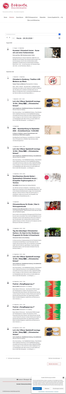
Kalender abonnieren (53, 364)
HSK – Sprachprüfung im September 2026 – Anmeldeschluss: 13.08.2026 (26, 129)
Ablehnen (47, 388)
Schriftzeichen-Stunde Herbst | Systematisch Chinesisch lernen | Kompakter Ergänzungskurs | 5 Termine (25, 179)
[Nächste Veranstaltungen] (9, 37)
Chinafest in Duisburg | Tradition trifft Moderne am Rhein (26, 80)
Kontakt (19, 384)
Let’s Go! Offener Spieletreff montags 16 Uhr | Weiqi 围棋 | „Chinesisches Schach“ (26, 103)
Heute (13, 38)
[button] (63, 377)
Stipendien (43, 17)
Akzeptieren (37, 388)
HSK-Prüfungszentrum (31, 17)
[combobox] (32, 34)
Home (5, 17)
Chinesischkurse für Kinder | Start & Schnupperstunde (26, 205)
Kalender (11, 17)
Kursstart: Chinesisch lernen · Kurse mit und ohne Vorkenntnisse (26, 51)
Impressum (56, 391)
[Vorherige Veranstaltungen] (7, 37)
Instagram (27, 379)
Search (59, 34)
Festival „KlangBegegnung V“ (24, 284)
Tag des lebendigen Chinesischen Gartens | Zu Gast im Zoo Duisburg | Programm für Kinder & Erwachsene (26, 233)
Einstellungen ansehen (58, 388)
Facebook (20, 379)
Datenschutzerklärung (49, 391)
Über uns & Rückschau (33, 20)
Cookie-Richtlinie (41, 391)
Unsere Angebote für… (54, 17)
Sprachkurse (19, 17)
